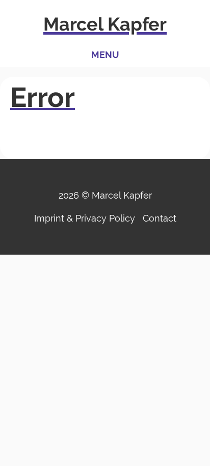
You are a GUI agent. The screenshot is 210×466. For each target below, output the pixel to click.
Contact (159, 218)
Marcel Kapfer (105, 24)
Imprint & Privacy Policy (84, 218)
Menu (105, 54)
